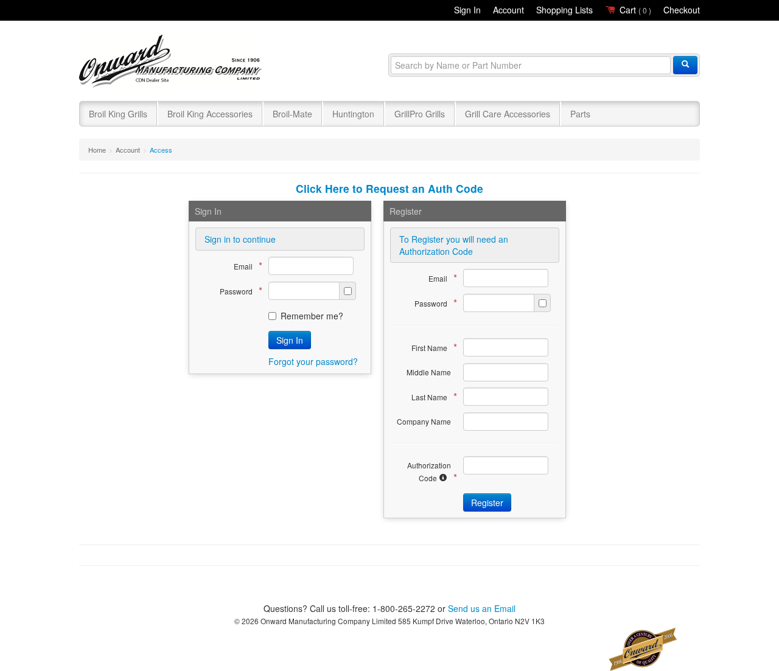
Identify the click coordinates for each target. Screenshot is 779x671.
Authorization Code (429, 472)
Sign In (467, 10)
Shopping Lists (564, 10)
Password (238, 290)
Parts (580, 114)
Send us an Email (481, 608)
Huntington (353, 114)
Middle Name (429, 372)
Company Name (424, 421)
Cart (634, 10)
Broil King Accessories (210, 114)
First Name (431, 347)
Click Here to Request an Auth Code (389, 188)
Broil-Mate (292, 114)
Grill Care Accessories (507, 114)
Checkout (681, 10)
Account (508, 10)
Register (487, 502)
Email (245, 266)
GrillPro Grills (419, 114)
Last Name (431, 396)
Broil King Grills (118, 114)
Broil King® (172, 62)
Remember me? (312, 316)
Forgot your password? (313, 361)
